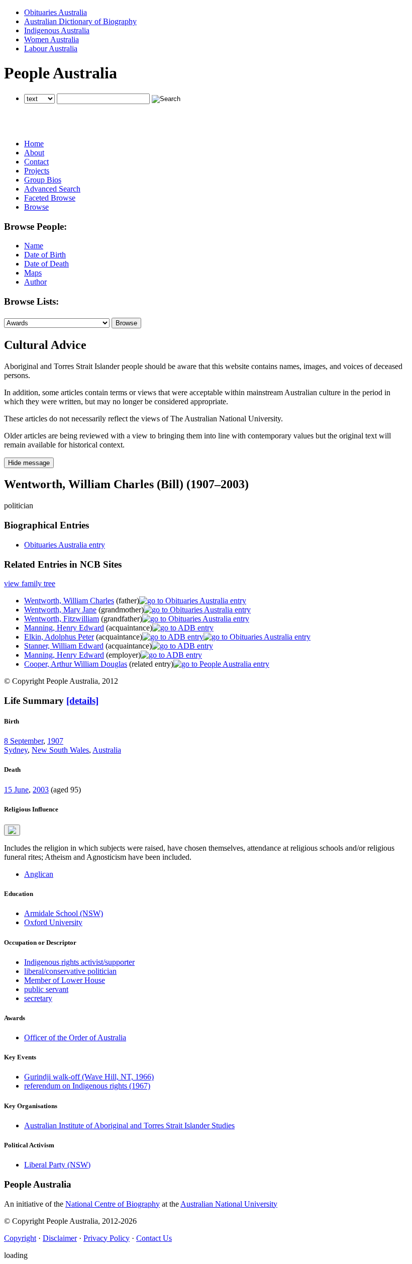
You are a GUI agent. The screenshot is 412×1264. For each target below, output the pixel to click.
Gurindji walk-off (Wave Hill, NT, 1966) (89, 1076)
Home (34, 143)
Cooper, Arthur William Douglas (75, 664)
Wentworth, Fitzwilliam (61, 618)
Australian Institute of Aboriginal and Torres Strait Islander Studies (129, 1125)
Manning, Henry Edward (64, 627)
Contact (36, 161)
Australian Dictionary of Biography (80, 21)
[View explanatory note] (12, 830)
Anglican (38, 874)
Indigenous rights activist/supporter (79, 962)
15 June (16, 789)
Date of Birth (45, 254)
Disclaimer (60, 1238)
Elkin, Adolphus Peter (59, 637)
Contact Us (154, 1238)
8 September (23, 741)
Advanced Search (52, 189)
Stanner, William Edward (64, 646)
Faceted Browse (49, 198)
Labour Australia (50, 48)
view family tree (29, 583)
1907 (55, 741)
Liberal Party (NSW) (57, 1164)
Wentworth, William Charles (69, 600)
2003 (41, 789)
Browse (36, 207)
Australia (106, 750)
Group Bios (42, 179)
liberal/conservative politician (70, 971)
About (34, 152)
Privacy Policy (106, 1238)
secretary (38, 998)
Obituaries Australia (55, 12)
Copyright (20, 1238)
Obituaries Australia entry (64, 544)
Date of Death (46, 263)
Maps (33, 272)
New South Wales (60, 750)
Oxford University (53, 922)
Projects (36, 170)
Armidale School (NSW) (63, 913)
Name (33, 245)
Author (35, 282)
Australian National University (228, 1204)
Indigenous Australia (56, 30)
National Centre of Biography (112, 1204)
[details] (82, 700)
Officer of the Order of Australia (75, 1037)
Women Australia (51, 39)
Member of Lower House (64, 980)
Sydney (16, 750)
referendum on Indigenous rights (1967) (87, 1085)
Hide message (29, 463)
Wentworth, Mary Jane (60, 609)
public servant (46, 989)
